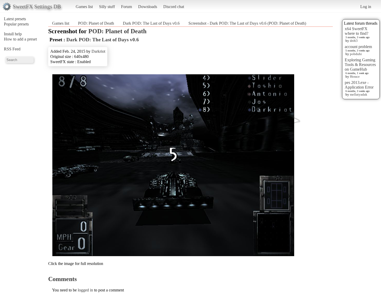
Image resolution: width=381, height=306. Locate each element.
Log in (365, 6)
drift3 (354, 41)
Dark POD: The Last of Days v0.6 (151, 23)
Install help (13, 34)
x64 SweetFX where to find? (356, 31)
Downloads (147, 6)
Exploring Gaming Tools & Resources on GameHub (360, 64)
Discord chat (173, 6)
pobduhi (356, 54)
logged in (85, 290)
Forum (126, 6)
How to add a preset (20, 39)
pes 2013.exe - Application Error (359, 84)
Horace (355, 76)
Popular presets (16, 24)
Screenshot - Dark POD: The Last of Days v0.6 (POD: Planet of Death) (247, 23)
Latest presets (15, 19)
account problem (358, 46)
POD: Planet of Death (96, 23)
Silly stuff (107, 6)
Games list (84, 6)
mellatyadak (358, 94)
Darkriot (98, 51)
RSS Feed (12, 49)
